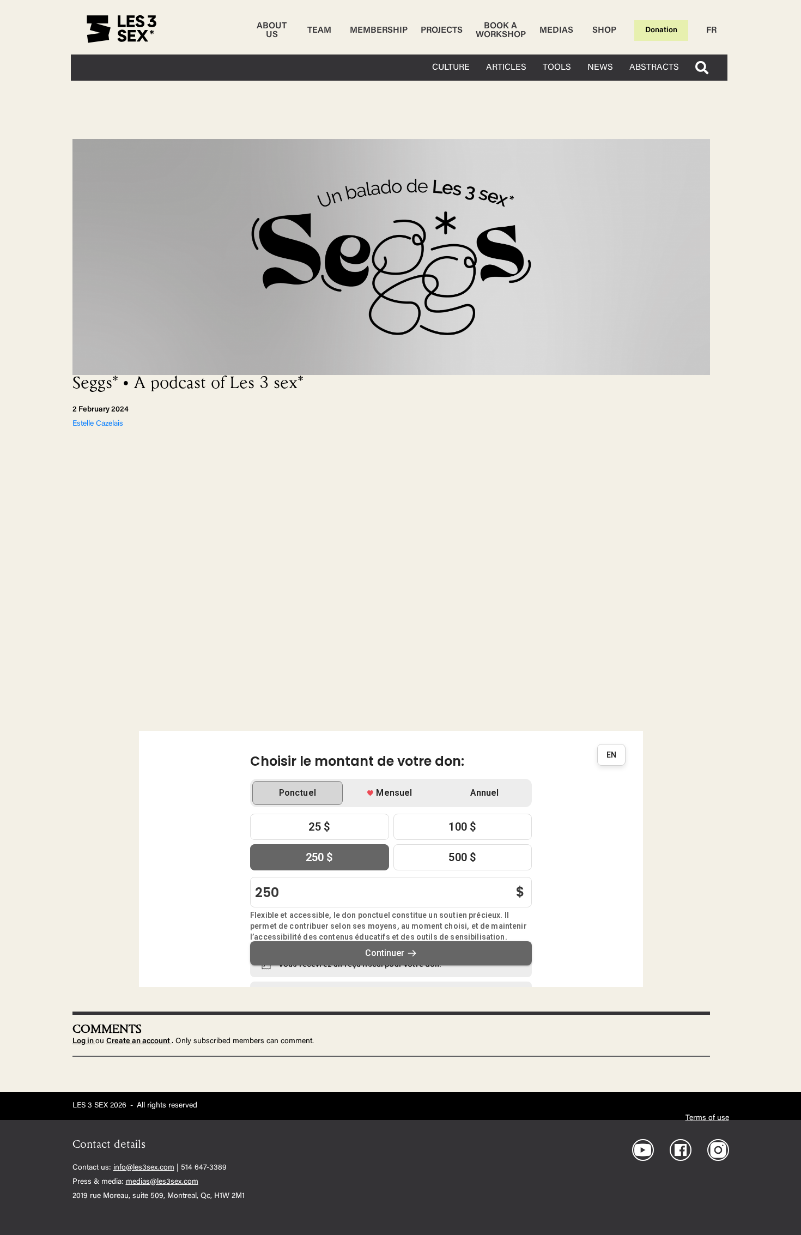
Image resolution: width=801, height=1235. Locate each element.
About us (272, 30)
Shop (604, 30)
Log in (83, 1041)
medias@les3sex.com (162, 1182)
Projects (442, 30)
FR (711, 30)
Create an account (139, 1041)
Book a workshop (501, 30)
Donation (661, 30)
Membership (379, 30)
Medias (556, 30)
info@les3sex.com (143, 1168)
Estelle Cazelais (97, 424)
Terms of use (707, 1118)
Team (319, 30)
